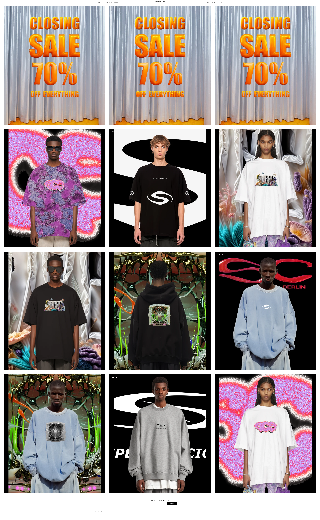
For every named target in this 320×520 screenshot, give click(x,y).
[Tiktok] (101, 510)
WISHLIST (214, 2)
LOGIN (208, 2)
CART (220, 2)
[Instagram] (98, 511)
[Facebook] (95, 511)
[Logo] (160, 2)
